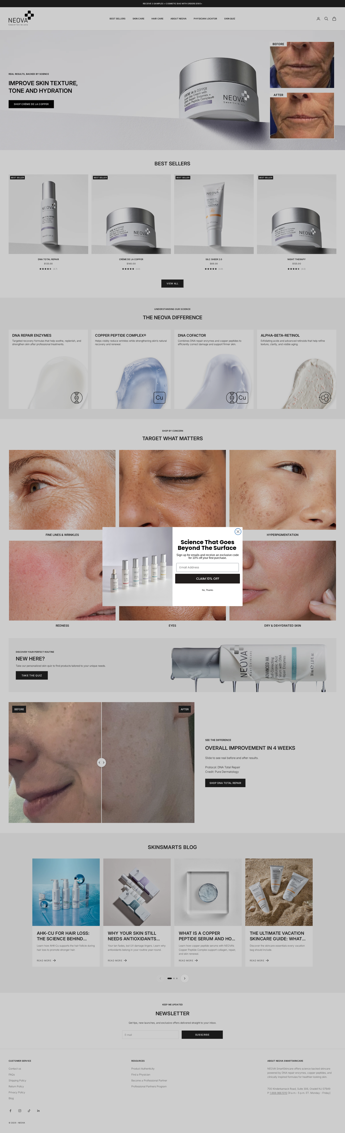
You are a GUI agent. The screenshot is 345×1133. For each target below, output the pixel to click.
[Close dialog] (238, 531)
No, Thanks (207, 590)
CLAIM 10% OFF (207, 578)
